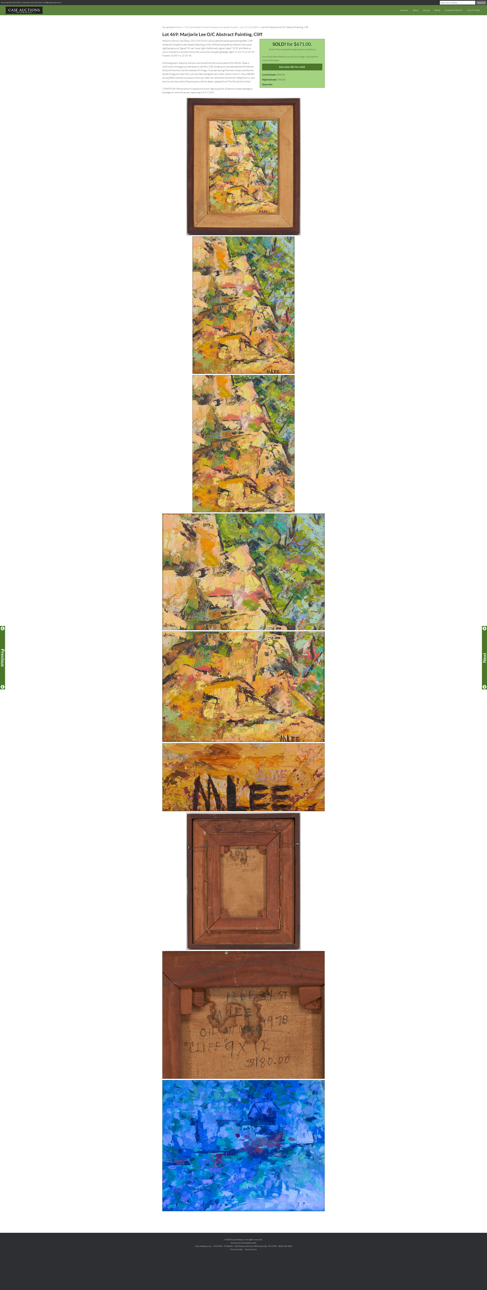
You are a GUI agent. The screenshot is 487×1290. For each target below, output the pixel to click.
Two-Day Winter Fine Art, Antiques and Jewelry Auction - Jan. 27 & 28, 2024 (221, 27)
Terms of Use (251, 1249)
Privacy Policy (236, 1249)
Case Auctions (24, 10)
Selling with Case (292, 67)
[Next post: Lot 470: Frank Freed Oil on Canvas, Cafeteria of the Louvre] (484, 657)
